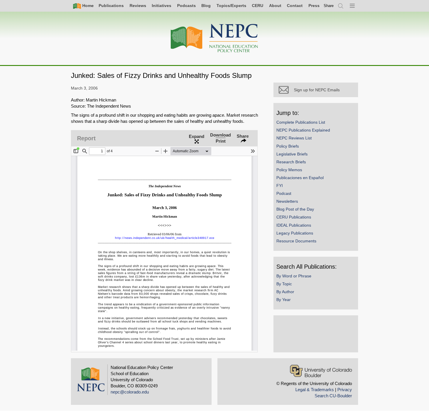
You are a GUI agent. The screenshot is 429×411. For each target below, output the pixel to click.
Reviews (138, 5)
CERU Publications (293, 217)
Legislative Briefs (292, 154)
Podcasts (186, 5)
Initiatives (161, 5)
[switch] (329, 6)
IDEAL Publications (293, 225)
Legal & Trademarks (314, 389)
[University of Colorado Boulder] (321, 370)
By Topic (284, 283)
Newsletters (287, 201)
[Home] (214, 38)
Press (314, 5)
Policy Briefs (287, 146)
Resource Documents (296, 241)
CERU (257, 5)
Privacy (344, 389)
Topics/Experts (231, 5)
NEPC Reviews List (294, 138)
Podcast (283, 193)
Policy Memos (289, 169)
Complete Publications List (300, 122)
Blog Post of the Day (295, 209)
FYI (279, 185)
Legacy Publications (294, 233)
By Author (285, 291)
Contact (295, 5)
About (275, 5)
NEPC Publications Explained (303, 130)
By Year (283, 299)
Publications (111, 5)
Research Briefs (291, 162)
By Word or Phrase (293, 276)
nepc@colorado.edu (130, 391)
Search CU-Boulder (333, 395)
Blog (206, 5)
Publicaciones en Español (300, 177)
